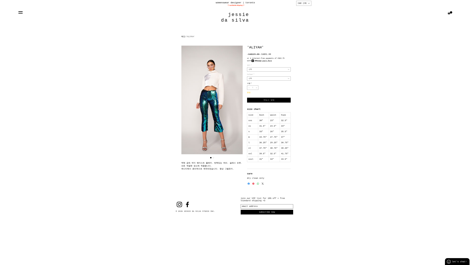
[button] (20, 12)
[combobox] (269, 69)
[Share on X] (262, 183)
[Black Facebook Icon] (187, 204)
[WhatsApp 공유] (258, 183)
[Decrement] (248, 88)
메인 (183, 36)
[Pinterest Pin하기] (253, 183)
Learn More (267, 61)
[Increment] (256, 88)
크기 (249, 65)
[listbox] (303, 3)
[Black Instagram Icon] (179, 204)
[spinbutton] (252, 88)
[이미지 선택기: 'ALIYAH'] (211, 157)
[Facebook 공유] (248, 183)
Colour (250, 74)
